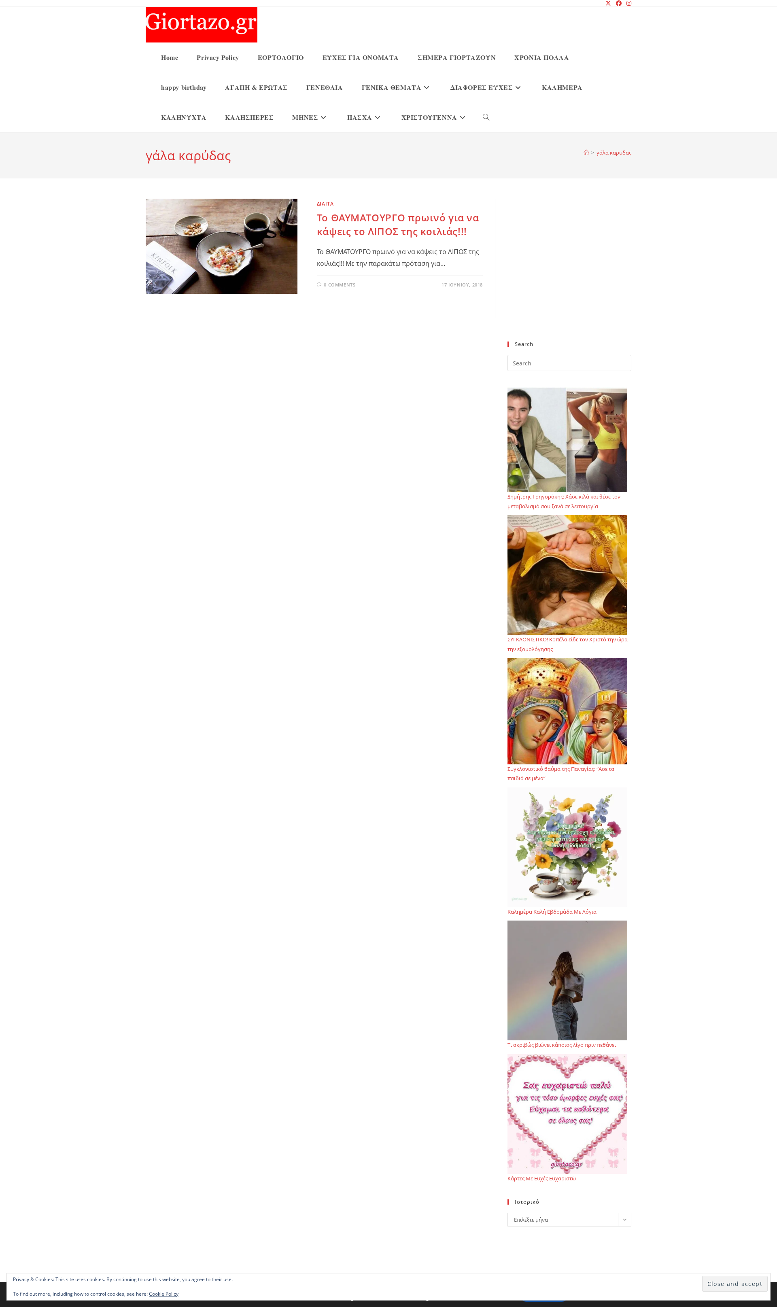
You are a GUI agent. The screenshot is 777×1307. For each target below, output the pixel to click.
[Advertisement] (569, 274)
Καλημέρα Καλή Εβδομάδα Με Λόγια (552, 911)
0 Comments (339, 285)
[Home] (586, 152)
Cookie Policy (163, 1293)
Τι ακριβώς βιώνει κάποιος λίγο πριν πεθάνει (561, 1044)
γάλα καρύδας (614, 152)
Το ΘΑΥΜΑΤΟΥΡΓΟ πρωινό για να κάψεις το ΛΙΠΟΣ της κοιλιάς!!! (398, 224)
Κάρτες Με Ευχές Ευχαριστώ (541, 1178)
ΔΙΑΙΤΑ (325, 203)
